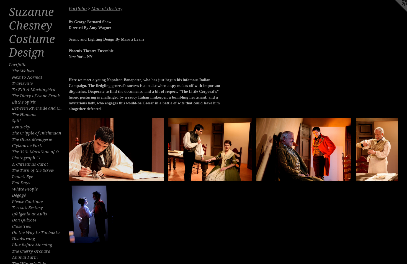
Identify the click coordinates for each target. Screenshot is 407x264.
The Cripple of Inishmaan (36, 133)
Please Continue (27, 201)
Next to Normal (27, 77)
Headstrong (23, 238)
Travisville (22, 83)
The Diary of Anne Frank (36, 95)
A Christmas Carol (30, 164)
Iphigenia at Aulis (29, 214)
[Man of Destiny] (116, 149)
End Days (21, 182)
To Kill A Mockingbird (33, 89)
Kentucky (21, 127)
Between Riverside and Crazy (38, 108)
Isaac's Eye (22, 176)
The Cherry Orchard (31, 251)
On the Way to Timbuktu (36, 232)
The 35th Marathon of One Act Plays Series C (38, 151)
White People (25, 189)
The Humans (24, 114)
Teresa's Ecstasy (27, 207)
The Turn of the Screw (33, 170)
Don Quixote (24, 220)
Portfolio (18, 64)
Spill (16, 120)
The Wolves (23, 70)
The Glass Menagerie (32, 139)
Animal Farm (25, 257)
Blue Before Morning (32, 244)
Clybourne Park (27, 145)
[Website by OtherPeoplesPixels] (396, 11)
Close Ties (21, 226)
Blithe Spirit (24, 102)
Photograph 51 (26, 157)
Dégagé (19, 195)
